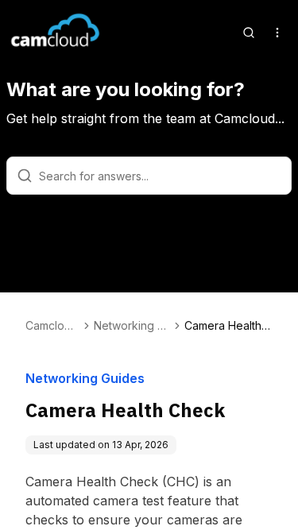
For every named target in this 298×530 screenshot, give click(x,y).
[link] (228, 326)
